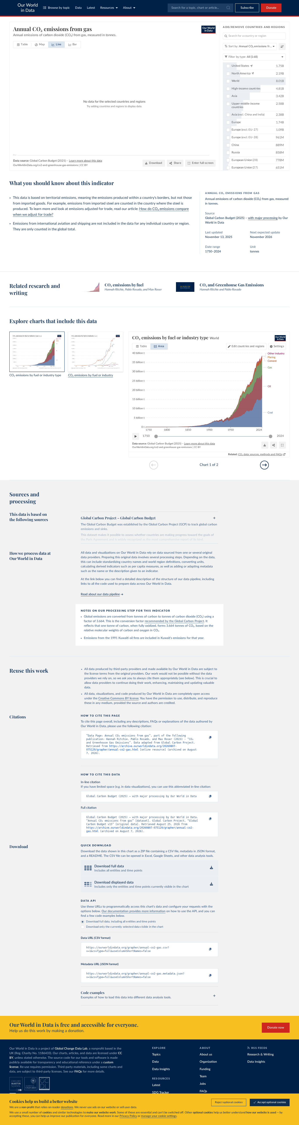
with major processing (263, 218)
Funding (205, 1069)
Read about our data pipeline (100, 594)
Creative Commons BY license (118, 698)
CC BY (84, 165)
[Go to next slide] (264, 465)
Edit (248, 346)
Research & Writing (260, 1054)
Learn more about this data (85, 160)
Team (203, 1076)
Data (78, 7)
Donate (271, 7)
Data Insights (161, 1069)
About (127, 7)
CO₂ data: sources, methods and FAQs (260, 454)
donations (67, 1107)
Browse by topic (59, 7)
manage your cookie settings (159, 1116)
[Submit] (228, 8)
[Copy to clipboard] (206, 737)
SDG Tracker (160, 1092)
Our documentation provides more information (133, 911)
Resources (107, 7)
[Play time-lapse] (135, 436)
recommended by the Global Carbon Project (174, 621)
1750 (146, 436)
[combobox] (200, 7)
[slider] (156, 436)
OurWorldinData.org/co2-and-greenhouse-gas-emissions (45, 165)
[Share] (273, 445)
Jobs (203, 1083)
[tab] (22, 45)
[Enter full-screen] (282, 445)
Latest (91, 7)
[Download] (264, 445)
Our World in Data (28, 8)
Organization (208, 1061)
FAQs (78, 1071)
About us (206, 1054)
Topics (156, 1054)
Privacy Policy (128, 1116)
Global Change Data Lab (71, 1048)
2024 (280, 436)
